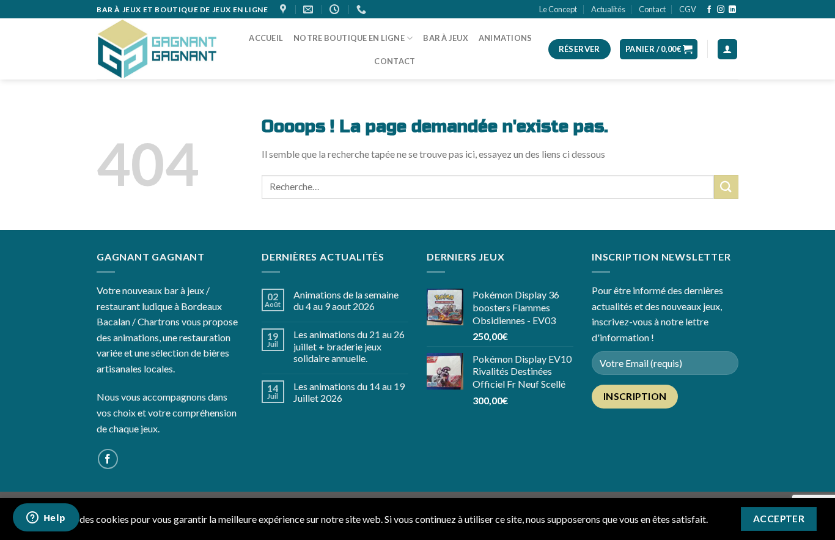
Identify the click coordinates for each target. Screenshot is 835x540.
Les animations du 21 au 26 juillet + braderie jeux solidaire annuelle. (349, 345)
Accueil (266, 38)
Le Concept (558, 9)
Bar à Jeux (445, 38)
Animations (505, 38)
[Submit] (726, 187)
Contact (652, 9)
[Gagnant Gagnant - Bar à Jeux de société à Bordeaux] (158, 49)
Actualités (608, 9)
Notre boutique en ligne (349, 38)
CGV (687, 9)
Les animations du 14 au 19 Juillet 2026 (349, 392)
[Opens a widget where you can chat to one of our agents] (45, 518)
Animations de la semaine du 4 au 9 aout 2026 (346, 300)
